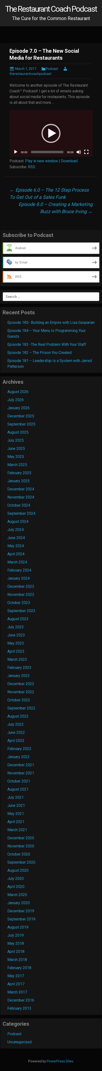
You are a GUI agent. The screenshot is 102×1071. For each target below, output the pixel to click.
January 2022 (18, 757)
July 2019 (15, 935)
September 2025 (21, 424)
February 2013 (19, 1008)
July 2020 (15, 878)
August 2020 (17, 870)
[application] (51, 133)
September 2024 (21, 513)
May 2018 (15, 943)
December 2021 (20, 765)
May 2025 (15, 456)
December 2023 (20, 586)
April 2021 (15, 821)
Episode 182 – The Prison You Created (39, 352)
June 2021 (16, 805)
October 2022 (18, 700)
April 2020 (15, 886)
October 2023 (18, 602)
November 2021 (20, 773)
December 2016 (20, 1000)
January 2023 (18, 675)
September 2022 (21, 708)
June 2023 (16, 635)
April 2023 (15, 651)
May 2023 (15, 643)
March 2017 (17, 992)
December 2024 (20, 489)
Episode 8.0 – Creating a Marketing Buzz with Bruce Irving (56, 207)
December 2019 (20, 911)
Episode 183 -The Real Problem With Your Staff (46, 344)
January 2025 (18, 481)
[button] (51, 133)
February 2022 (19, 748)
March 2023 (17, 659)
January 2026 (18, 408)
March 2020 (17, 894)
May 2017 (15, 976)
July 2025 (15, 440)
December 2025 (20, 416)
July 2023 (15, 627)
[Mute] (78, 152)
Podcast (52, 69)
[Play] (15, 152)
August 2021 (17, 789)
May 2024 (15, 546)
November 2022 (20, 692)
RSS (31, 167)
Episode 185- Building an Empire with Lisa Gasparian (51, 322)
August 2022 (17, 716)
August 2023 (17, 619)
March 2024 (17, 562)
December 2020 (20, 838)
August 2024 (17, 521)
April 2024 (15, 554)
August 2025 (17, 432)
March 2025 (17, 464)
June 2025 (16, 448)
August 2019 (17, 927)
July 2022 (15, 724)
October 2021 (18, 781)
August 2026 (17, 391)
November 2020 (20, 846)
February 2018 (19, 968)
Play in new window (41, 161)
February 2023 (19, 667)
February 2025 (19, 473)
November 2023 (20, 594)
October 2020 (18, 854)
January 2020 (18, 903)
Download (69, 161)
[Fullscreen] (86, 152)
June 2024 (16, 538)
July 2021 (15, 797)
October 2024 (18, 505)
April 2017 (15, 984)
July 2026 (15, 400)
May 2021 (15, 813)
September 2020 (21, 862)
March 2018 (17, 959)
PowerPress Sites (60, 1061)
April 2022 (15, 740)
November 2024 (20, 497)
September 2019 (21, 919)
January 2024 (18, 578)
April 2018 (15, 951)
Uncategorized (19, 1042)
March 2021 (17, 830)
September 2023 (21, 611)
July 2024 (15, 529)
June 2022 (16, 732)
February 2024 (19, 570)
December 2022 (20, 684)
